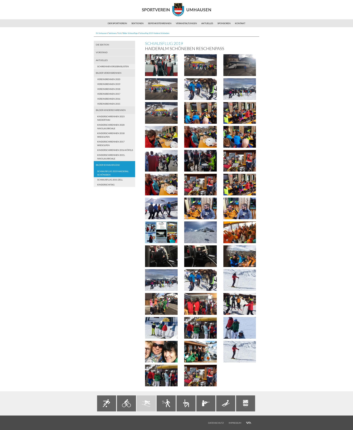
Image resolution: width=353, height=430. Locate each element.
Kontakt (240, 23)
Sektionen (137, 23)
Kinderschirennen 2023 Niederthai (111, 118)
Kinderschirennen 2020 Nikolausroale (111, 126)
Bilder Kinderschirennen (111, 110)
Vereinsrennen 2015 (108, 103)
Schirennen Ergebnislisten (113, 66)
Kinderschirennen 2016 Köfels (115, 150)
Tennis (166, 403)
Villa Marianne (248, 423)
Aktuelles (207, 23)
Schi (119, 33)
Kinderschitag (106, 184)
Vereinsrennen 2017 (108, 93)
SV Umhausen (101, 33)
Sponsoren (224, 23)
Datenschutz (216, 422)
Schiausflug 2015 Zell (110, 179)
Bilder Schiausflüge (130, 33)
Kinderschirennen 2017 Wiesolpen (111, 143)
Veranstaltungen (186, 23)
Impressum (235, 422)
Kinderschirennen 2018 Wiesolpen (111, 135)
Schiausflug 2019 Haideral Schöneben (154, 33)
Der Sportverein (117, 23)
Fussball (106, 403)
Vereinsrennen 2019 (108, 84)
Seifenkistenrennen (159, 23)
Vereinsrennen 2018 (108, 89)
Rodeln (225, 403)
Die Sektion (102, 44)
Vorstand (102, 52)
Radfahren (126, 403)
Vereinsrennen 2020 (108, 79)
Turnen (186, 403)
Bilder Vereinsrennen (108, 73)
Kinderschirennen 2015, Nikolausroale (111, 157)
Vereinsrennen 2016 (108, 98)
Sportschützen (205, 403)
